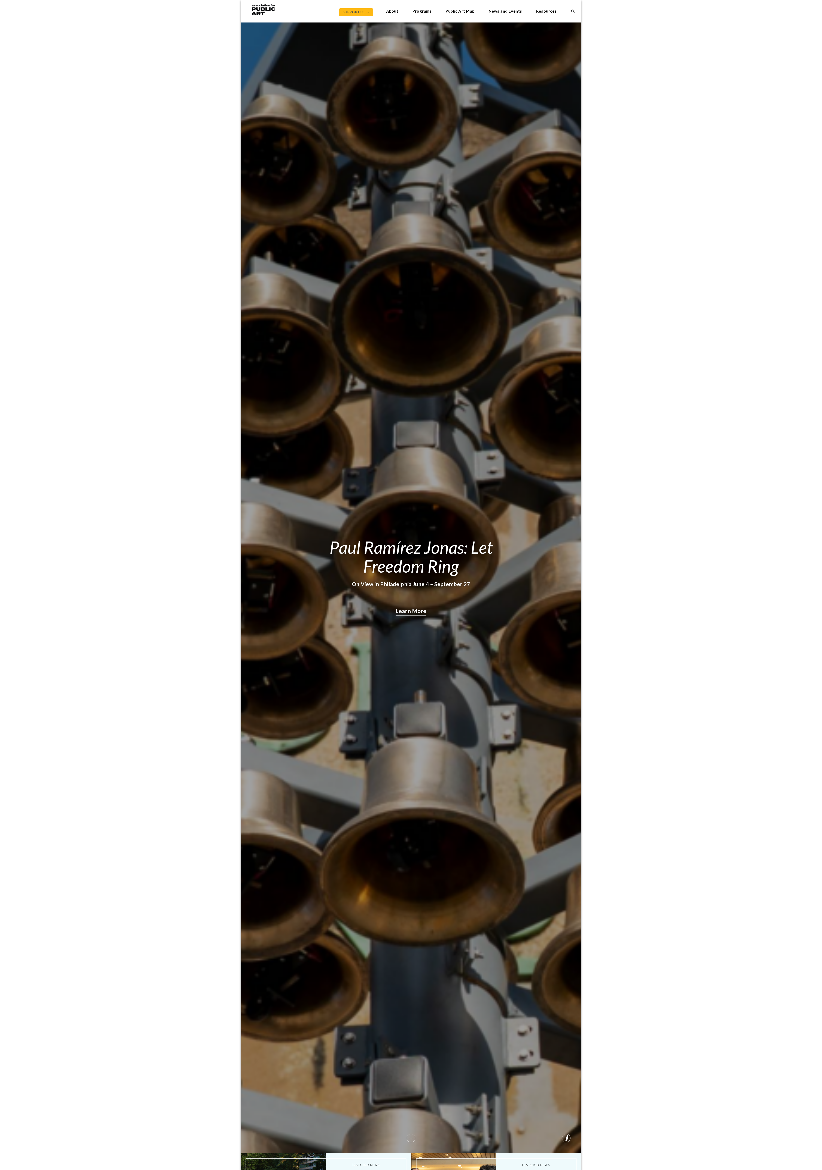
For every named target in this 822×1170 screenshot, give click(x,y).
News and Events (505, 11)
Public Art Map (460, 11)
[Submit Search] (573, 11)
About (392, 11)
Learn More (411, 610)
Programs (422, 11)
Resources (546, 11)
